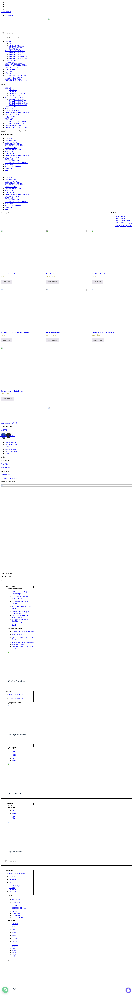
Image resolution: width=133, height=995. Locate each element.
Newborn (15, 924)
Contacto (8, 446)
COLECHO (13, 43)
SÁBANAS (9, 73)
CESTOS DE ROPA (12, 68)
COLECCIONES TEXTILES (15, 64)
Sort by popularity (121, 218)
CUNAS (8, 41)
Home (3, 131)
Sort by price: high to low (123, 226)
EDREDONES (10, 69)
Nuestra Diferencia (11, 444)
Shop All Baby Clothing (17, 873)
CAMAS (12, 876)
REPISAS (8, 168)
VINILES (8, 170)
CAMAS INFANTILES (13, 79)
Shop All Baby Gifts (16, 695)
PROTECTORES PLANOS (14, 77)
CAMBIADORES (11, 60)
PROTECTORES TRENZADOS (16, 75)
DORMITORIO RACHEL (18, 58)
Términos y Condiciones (9, 478)
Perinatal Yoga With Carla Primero (23, 631)
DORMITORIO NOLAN (17, 54)
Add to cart (6, 281)
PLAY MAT (9, 71)
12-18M (14, 938)
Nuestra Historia (10, 442)
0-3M (13, 927)
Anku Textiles (5, 467)
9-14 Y (14, 755)
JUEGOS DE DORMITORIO (15, 51)
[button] (66, 84)
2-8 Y (13, 752)
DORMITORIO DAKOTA (18, 56)
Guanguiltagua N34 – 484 (9, 423)
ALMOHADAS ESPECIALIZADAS (17, 66)
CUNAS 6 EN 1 (14, 45)
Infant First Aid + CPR (19, 634)
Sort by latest (119, 222)
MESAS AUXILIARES (13, 166)
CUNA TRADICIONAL (17, 47)
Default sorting (120, 216)
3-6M (13, 929)
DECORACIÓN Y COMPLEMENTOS (18, 81)
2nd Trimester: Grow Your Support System (20, 597)
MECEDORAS (10, 62)
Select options (52, 281)
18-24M (14, 941)
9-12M (14, 935)
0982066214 (5, 430)
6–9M (14, 932)
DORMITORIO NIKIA (17, 53)
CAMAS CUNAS (15, 49)
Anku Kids (4, 464)
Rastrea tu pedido (6, 475)
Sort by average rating (122, 220)
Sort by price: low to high (123, 224)
